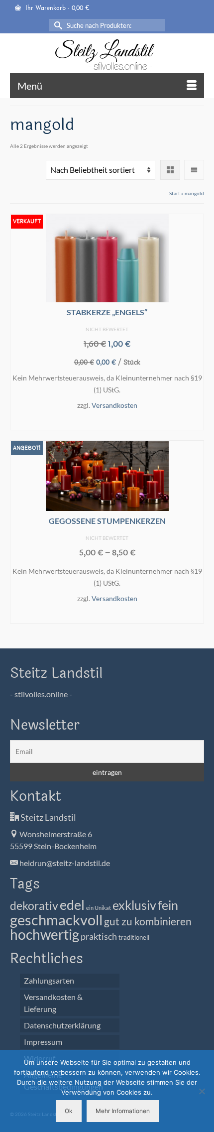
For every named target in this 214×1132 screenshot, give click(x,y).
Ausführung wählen (107, 421)
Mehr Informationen (123, 1111)
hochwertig (44, 934)
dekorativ (34, 905)
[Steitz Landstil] (107, 54)
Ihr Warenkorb (56, 8)
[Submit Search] (56, 25)
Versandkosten (114, 405)
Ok (69, 1111)
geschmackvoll (56, 919)
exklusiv (134, 904)
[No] (202, 1091)
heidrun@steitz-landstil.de (64, 863)
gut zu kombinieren (148, 921)
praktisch (99, 936)
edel (72, 905)
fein (168, 904)
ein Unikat (98, 907)
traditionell (133, 937)
